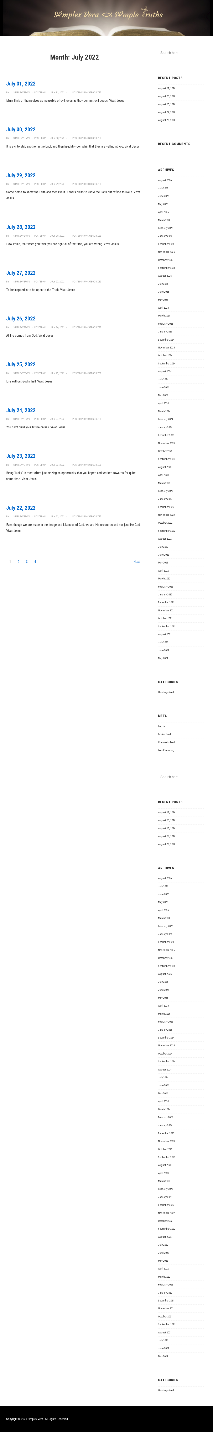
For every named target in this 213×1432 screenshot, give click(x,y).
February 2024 (165, 419)
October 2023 (165, 451)
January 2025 (165, 331)
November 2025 (166, 251)
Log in (161, 726)
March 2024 (164, 411)
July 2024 (163, 379)
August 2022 (165, 538)
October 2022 (165, 522)
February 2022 (165, 586)
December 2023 (166, 435)
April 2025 (163, 307)
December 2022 (166, 506)
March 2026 (164, 220)
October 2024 (165, 355)
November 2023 (166, 443)
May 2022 (163, 562)
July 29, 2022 (21, 175)
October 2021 (165, 618)
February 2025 (165, 323)
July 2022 (163, 546)
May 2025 (163, 299)
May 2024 (163, 395)
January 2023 (165, 498)
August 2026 (165, 180)
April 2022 (163, 570)
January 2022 (165, 594)
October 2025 (165, 259)
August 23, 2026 (166, 120)
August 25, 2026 (166, 104)
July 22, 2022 (21, 508)
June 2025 (163, 291)
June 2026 (163, 196)
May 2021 (163, 658)
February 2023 (165, 490)
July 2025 (163, 283)
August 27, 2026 (166, 88)
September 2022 (166, 530)
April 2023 (163, 475)
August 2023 (165, 467)
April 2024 (163, 403)
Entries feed (164, 734)
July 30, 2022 (21, 129)
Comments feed (166, 742)
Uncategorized (93, 92)
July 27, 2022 (21, 273)
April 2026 (163, 212)
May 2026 (163, 204)
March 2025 (164, 315)
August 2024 (165, 371)
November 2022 (166, 514)
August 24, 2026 (166, 112)
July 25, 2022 (21, 364)
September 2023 (166, 459)
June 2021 (163, 650)
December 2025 (166, 244)
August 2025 (165, 275)
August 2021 (165, 634)
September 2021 (166, 626)
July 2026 (163, 188)
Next (137, 562)
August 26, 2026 (166, 96)
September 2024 (166, 363)
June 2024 (163, 387)
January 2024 (165, 427)
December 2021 (166, 602)
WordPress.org (166, 750)
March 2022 (164, 578)
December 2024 (166, 339)
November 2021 (166, 610)
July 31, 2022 (21, 84)
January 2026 (165, 235)
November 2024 (166, 347)
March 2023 (164, 483)
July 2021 (163, 642)
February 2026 (165, 228)
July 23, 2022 (21, 456)
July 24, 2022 (21, 410)
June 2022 (163, 554)
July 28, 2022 (21, 227)
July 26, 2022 (21, 318)
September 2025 (166, 267)
